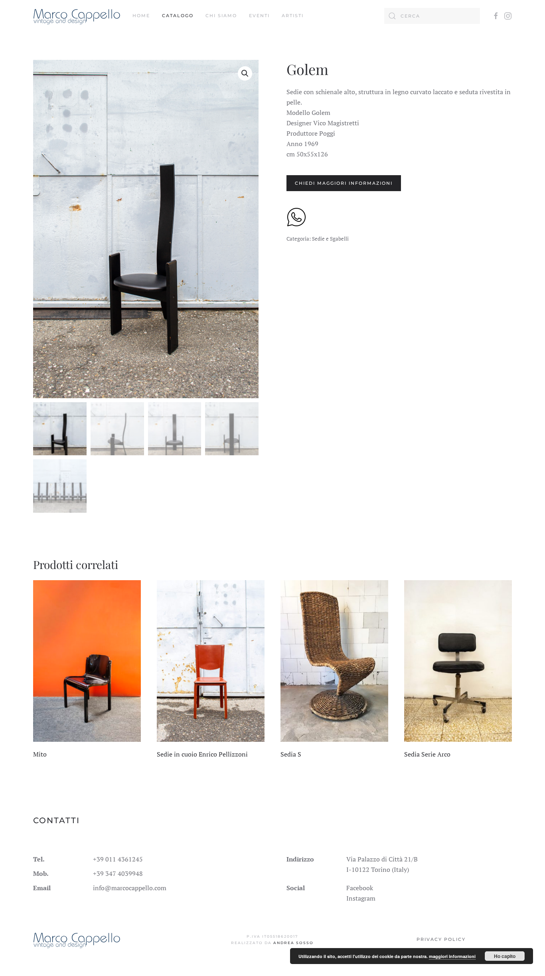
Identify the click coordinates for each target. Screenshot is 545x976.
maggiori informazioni (452, 956)
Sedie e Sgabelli (330, 238)
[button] (245, 73)
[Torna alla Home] (76, 16)
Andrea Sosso (293, 942)
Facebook (359, 887)
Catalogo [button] (178, 15)
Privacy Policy (441, 939)
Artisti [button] (293, 15)
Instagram (360, 898)
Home (141, 15)
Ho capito (504, 956)
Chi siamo (221, 15)
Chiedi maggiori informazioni (344, 183)
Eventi (259, 15)
